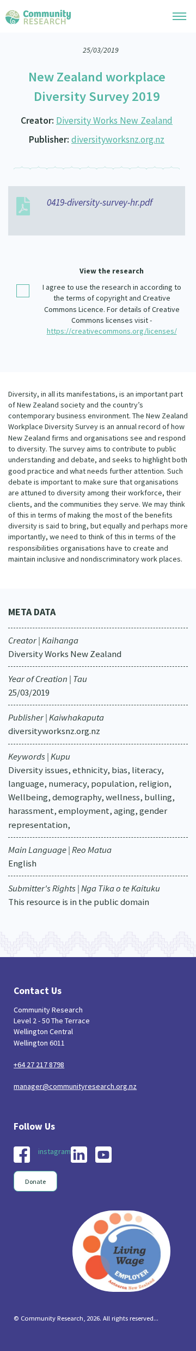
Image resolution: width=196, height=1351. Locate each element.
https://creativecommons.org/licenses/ (112, 331)
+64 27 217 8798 (39, 1064)
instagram (54, 1151)
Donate (35, 1181)
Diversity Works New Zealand (114, 120)
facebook (22, 1154)
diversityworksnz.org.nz (117, 139)
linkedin (79, 1154)
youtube (103, 1154)
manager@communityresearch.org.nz (75, 1086)
